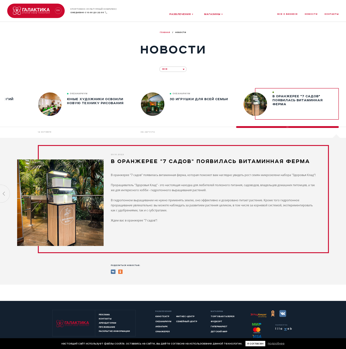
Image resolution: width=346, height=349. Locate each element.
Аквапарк (161, 326)
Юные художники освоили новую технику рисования (95, 101)
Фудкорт (216, 321)
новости (311, 14)
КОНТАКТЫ (105, 318)
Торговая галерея (222, 316)
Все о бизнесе (287, 14)
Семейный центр (186, 321)
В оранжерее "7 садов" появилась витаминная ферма (297, 100)
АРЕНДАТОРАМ (107, 323)
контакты (332, 14)
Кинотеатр (162, 316)
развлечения (180, 14)
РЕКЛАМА (104, 314)
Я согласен (255, 343)
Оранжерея (162, 331)
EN (58, 10)
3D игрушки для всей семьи (199, 99)
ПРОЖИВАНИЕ (107, 327)
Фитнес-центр (185, 316)
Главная (165, 32)
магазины (212, 14)
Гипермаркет (219, 326)
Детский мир (219, 331)
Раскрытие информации (114, 331)
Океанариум (163, 321)
